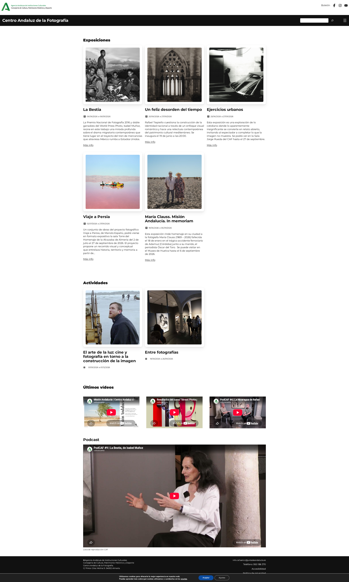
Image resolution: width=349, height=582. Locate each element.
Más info (88, 145)
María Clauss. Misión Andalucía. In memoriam (169, 219)
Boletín (325, 5)
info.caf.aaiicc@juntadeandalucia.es (249, 560)
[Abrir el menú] (344, 20)
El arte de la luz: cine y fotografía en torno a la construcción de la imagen (109, 356)
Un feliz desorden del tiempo (173, 109)
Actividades (95, 282)
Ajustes (222, 577)
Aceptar (206, 577)
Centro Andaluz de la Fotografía (35, 20)
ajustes (184, 579)
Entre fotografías (161, 352)
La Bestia (92, 109)
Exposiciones (96, 40)
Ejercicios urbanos (225, 109)
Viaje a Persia (96, 217)
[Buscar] (332, 20)
